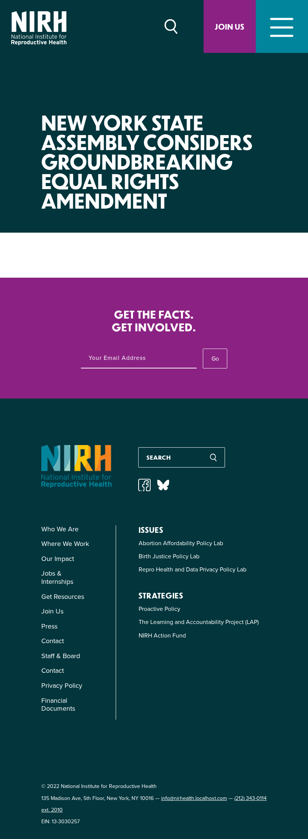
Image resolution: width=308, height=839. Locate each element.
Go (215, 358)
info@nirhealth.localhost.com (194, 798)
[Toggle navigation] (282, 26)
